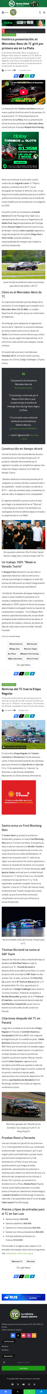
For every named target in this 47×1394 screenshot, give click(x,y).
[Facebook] (15, 76)
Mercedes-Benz (15, 658)
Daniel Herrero (16, 643)
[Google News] (23, 665)
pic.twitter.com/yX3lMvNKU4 (23, 428)
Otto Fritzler (33, 658)
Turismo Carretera (9, 35)
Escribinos (5, 1350)
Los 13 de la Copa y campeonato (16, 31)
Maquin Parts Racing (30, 653)
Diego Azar (15, 648)
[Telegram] (31, 76)
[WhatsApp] (26, 76)
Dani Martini (8, 70)
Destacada (32, 643)
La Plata (12, 653)
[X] (21, 76)
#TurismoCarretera (23, 388)
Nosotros (5, 1346)
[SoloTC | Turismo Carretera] (19, 12)
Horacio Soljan (31, 648)
